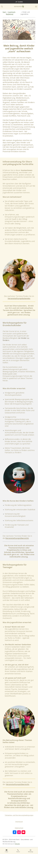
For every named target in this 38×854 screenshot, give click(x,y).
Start (4, 12)
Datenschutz (19, 828)
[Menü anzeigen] (36, 7)
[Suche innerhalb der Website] (2, 7)
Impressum (19, 822)
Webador (17, 844)
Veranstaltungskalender (19, 298)
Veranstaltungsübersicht (17, 538)
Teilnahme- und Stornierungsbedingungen (19, 815)
